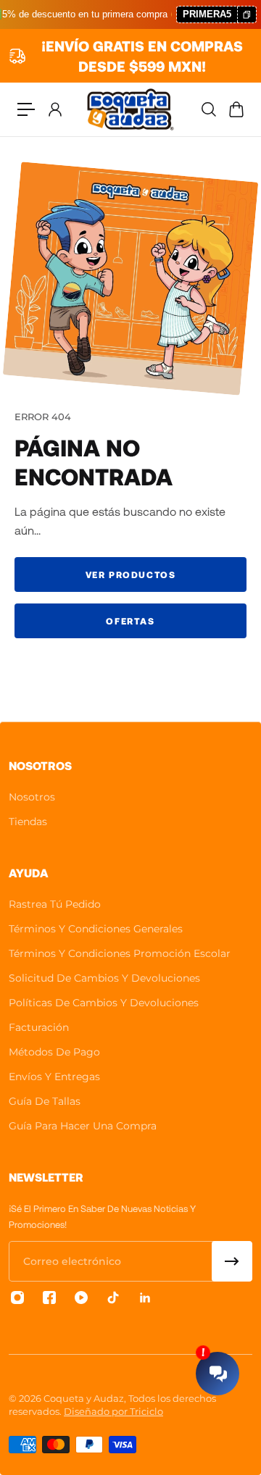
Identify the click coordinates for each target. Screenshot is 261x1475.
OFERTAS (130, 621)
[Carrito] (235, 109)
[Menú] (26, 109)
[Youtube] (81, 1297)
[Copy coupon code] (246, 15)
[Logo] (130, 109)
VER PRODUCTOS (131, 574)
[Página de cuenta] (54, 109)
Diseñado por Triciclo (113, 1411)
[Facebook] (49, 1297)
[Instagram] (17, 1297)
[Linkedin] (145, 1297)
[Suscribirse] (232, 1261)
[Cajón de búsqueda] (208, 109)
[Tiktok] (113, 1297)
